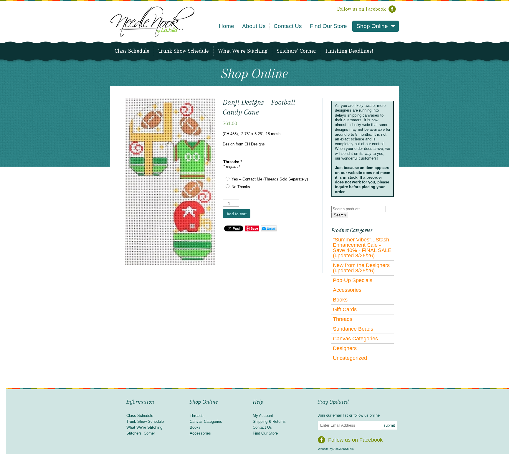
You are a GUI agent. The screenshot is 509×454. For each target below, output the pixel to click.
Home (226, 26)
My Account (263, 415)
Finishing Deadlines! (349, 51)
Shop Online (372, 26)
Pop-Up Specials (352, 280)
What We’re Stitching (242, 51)
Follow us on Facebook (361, 9)
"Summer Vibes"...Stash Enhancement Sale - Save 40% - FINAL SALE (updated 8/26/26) (362, 248)
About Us (254, 26)
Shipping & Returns (269, 421)
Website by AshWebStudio (336, 448)
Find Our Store (328, 26)
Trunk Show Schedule (183, 51)
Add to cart (237, 213)
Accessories (347, 290)
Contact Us (288, 26)
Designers (345, 348)
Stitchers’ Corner (296, 51)
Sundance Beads (353, 329)
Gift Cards (345, 309)
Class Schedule (132, 51)
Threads (342, 319)
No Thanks (241, 187)
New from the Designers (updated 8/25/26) (361, 268)
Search (340, 215)
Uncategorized (350, 358)
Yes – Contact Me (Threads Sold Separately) (270, 179)
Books (340, 300)
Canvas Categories (355, 339)
